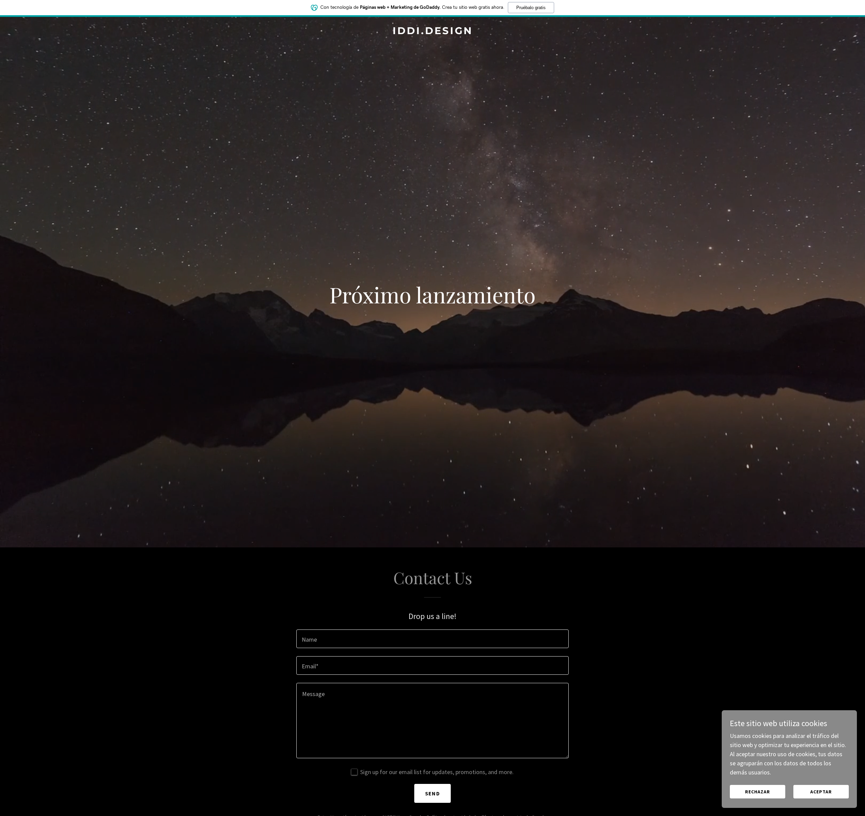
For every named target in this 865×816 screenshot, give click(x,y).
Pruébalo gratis (531, 7)
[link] (432, 32)
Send (432, 793)
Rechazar (757, 792)
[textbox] (432, 638)
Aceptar (821, 792)
